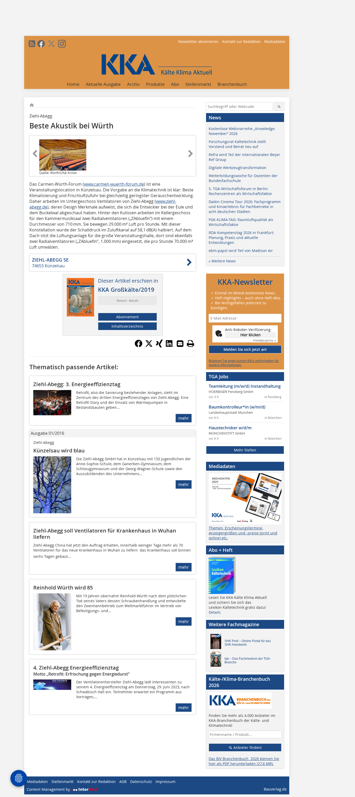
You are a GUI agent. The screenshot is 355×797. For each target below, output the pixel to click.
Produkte (155, 84)
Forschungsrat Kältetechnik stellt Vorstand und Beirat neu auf (237, 144)
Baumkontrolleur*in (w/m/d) (237, 407)
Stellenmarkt (198, 84)
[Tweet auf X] (149, 346)
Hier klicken (250, 334)
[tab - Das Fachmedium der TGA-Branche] (217, 660)
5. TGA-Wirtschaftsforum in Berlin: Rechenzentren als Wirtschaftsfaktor (240, 191)
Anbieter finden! (247, 747)
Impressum (165, 781)
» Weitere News (222, 260)
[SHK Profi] (217, 643)
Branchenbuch (232, 84)
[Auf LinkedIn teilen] (170, 346)
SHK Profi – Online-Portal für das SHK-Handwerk (248, 642)
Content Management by (49, 789)
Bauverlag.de (275, 789)
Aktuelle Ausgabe (103, 84)
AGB (123, 781)
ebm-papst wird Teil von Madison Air (241, 250)
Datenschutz (141, 781)
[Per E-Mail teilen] (180, 343)
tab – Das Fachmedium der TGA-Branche (248, 660)
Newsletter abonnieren (198, 41)
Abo (175, 84)
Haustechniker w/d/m (230, 428)
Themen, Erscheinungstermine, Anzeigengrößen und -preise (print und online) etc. (243, 533)
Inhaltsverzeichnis (127, 326)
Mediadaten (274, 41)
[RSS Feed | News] (32, 43)
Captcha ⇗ (264, 340)
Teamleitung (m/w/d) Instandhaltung (245, 386)
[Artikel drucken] (190, 343)
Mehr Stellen (245, 450)
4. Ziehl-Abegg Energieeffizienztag (76, 667)
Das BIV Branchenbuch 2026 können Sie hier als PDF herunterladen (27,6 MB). (244, 761)
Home (73, 84)
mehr (183, 418)
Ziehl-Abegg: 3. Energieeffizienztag (76, 384)
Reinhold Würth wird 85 (63, 587)
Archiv (133, 84)
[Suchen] (279, 106)
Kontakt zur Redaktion (241, 41)
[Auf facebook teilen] (138, 346)
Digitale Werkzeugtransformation (237, 167)
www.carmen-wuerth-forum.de (114, 184)
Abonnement (127, 316)
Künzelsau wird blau (59, 450)
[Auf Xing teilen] (159, 346)
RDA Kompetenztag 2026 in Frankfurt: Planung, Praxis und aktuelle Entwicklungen (241, 237)
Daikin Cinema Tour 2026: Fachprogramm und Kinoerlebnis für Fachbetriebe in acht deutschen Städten (245, 206)
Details (215, 612)
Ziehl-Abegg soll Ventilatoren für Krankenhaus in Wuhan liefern (104, 533)
